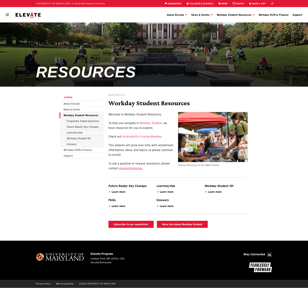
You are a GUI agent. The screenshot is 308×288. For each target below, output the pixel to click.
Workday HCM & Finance (78, 149)
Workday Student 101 (79, 138)
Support (68, 155)
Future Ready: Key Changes (83, 126)
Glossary (72, 144)
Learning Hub (74, 132)
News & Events (72, 109)
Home (69, 97)
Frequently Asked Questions (83, 121)
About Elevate (72, 103)
